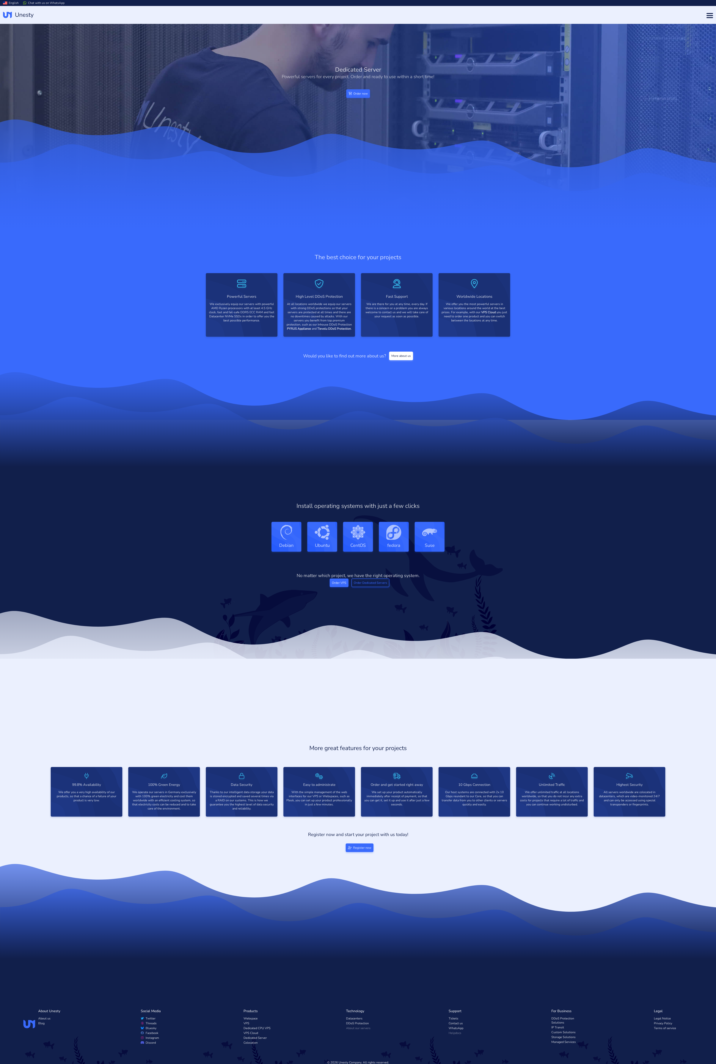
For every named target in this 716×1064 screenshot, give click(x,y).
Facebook (151, 1039)
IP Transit (557, 1033)
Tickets (453, 1024)
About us (44, 1024)
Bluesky (150, 1034)
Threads (151, 1029)
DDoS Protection (357, 1029)
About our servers (358, 1034)
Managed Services (563, 1048)
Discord (150, 1049)
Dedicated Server (255, 1044)
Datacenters (354, 1024)
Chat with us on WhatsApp (46, 3)
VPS (246, 1029)
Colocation (251, 1049)
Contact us (456, 1029)
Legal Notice (662, 1024)
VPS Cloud (251, 1039)
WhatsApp (456, 1034)
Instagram (152, 1044)
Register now (361, 854)
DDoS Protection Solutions (562, 1026)
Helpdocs (455, 1039)
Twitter (150, 1024)
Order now (360, 94)
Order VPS (339, 589)
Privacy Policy (663, 1029)
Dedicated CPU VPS (257, 1034)
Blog (41, 1029)
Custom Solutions (563, 1038)
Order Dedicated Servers (370, 589)
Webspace (251, 1024)
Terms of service (665, 1034)
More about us (401, 356)
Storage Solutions (563, 1043)
